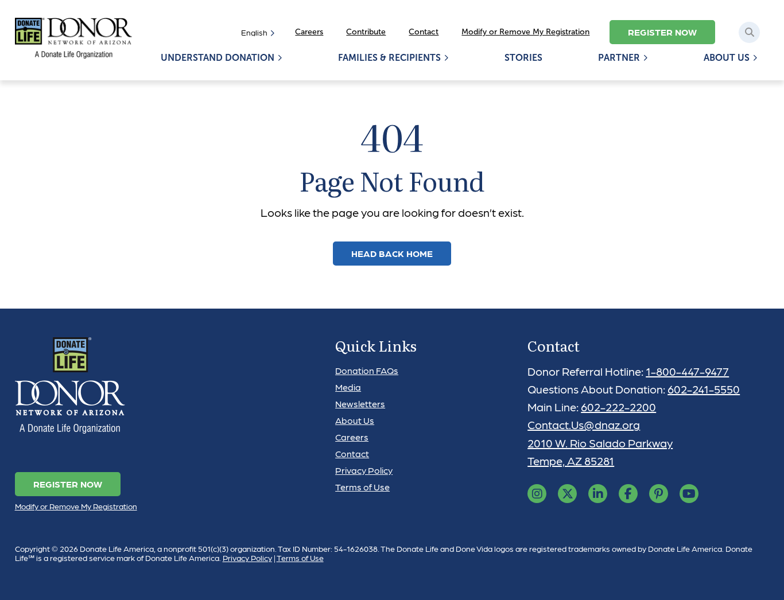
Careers (309, 32)
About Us (727, 58)
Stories (523, 58)
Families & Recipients (389, 58)
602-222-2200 (618, 406)
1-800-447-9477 (687, 371)
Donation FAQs (366, 370)
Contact (423, 32)
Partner (619, 58)
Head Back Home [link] (392, 253)
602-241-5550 (703, 388)
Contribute (366, 32)
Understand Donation (217, 58)
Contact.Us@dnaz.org (583, 424)
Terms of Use (362, 487)
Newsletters (360, 404)
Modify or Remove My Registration (525, 32)
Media (348, 387)
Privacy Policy (364, 470)
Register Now (662, 32)
